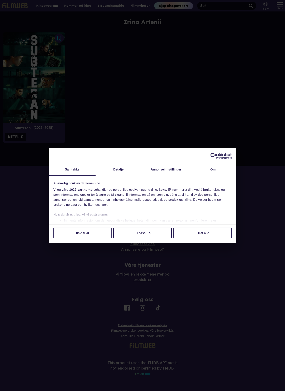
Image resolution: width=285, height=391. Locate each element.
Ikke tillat (82, 233)
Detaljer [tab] (119, 169)
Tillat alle (202, 233)
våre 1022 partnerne (77, 189)
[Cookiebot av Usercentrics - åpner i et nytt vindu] (213, 156)
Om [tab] (213, 169)
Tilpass (140, 233)
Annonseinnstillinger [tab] (166, 169)
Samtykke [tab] (72, 169)
